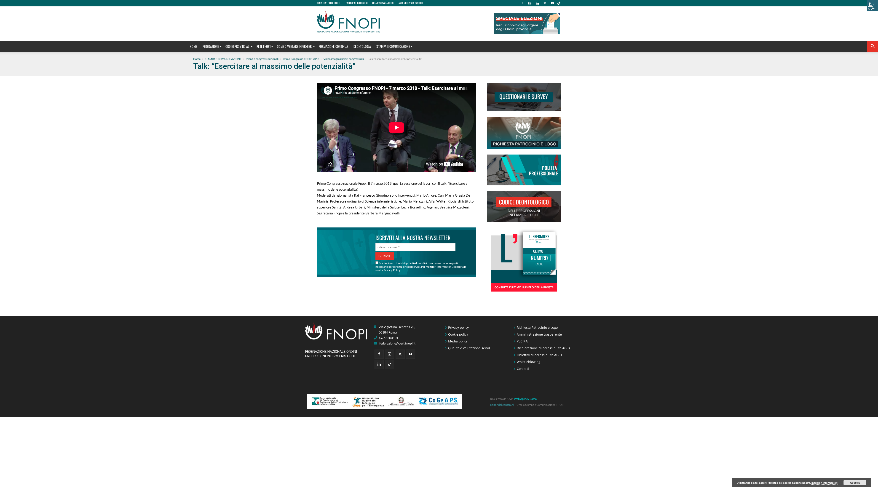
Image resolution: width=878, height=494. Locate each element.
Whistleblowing (528, 362)
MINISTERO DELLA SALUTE (328, 3)
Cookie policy (458, 334)
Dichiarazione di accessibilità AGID (543, 348)
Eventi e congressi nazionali (262, 59)
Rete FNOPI (263, 46)
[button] (872, 47)
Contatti (523, 368)
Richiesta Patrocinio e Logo (537, 327)
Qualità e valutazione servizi (469, 348)
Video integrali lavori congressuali (344, 59)
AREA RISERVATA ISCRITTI (411, 3)
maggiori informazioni (824, 482)
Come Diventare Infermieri (295, 46)
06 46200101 (388, 338)
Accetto (855, 483)
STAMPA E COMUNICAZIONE (393, 46)
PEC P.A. (523, 341)
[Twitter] (544, 3)
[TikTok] (559, 3)
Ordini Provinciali (237, 46)
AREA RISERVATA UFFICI (383, 3)
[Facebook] (522, 3)
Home (193, 46)
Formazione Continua (333, 46)
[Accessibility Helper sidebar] (872, 5)
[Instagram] (529, 3)
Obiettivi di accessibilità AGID (539, 355)
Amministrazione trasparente (539, 334)
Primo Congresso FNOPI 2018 (301, 59)
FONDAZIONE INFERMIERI (356, 3)
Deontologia (362, 46)
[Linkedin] (537, 3)
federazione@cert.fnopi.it (397, 343)
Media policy (458, 341)
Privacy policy (458, 327)
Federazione (211, 46)
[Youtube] (552, 3)
